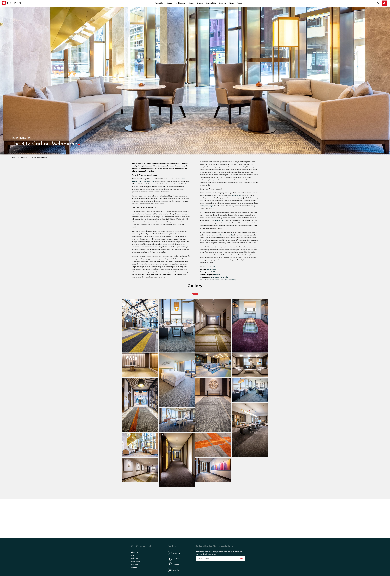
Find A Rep (135, 564)
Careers (134, 567)
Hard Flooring (180, 3)
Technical (222, 3)
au (378, 3)
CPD (132, 555)
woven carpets (236, 195)
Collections (135, 558)
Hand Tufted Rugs (231, 280)
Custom (191, 3)
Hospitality (24, 157)
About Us (134, 552)
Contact (239, 3)
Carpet (169, 3)
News (231, 3)
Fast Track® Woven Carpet (215, 280)
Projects (200, 3)
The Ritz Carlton (211, 267)
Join (241, 559)
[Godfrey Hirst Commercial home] (11, 3)
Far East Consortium (215, 272)
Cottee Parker (212, 269)
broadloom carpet (226, 235)
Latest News (135, 561)
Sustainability (211, 3)
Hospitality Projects (21, 138)
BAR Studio (218, 274)
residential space (219, 220)
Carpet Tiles (159, 3)
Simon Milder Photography (219, 277)
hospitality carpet (207, 206)
